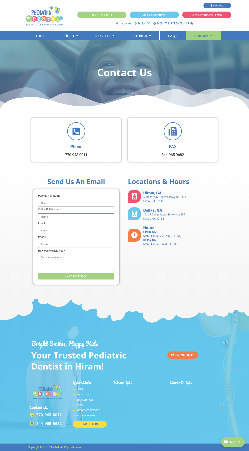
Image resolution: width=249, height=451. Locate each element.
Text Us (232, 442)
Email (41, 223)
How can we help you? (51, 250)
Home (41, 36)
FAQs (173, 36)
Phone (42, 237)
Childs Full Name (48, 209)
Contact (201, 36)
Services (103, 36)
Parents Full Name (49, 195)
